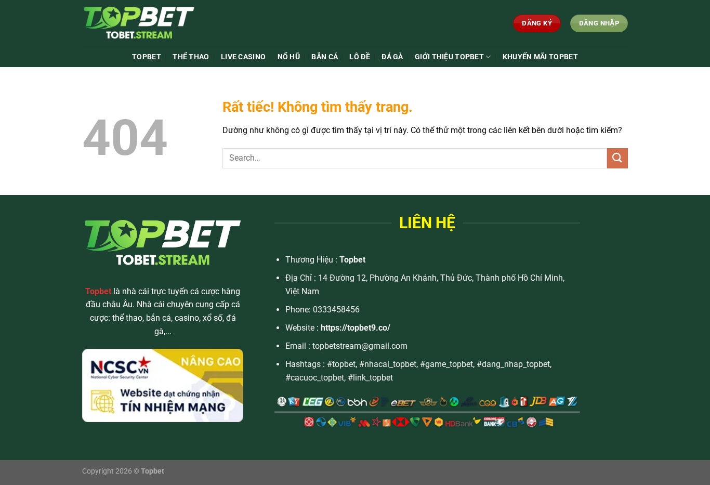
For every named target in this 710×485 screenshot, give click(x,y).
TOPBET (146, 57)
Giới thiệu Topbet (449, 57)
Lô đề (359, 57)
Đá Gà (392, 57)
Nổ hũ (289, 57)
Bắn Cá (324, 57)
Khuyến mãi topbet (540, 57)
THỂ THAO (191, 57)
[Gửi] (617, 158)
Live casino (243, 57)
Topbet (352, 260)
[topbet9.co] (159, 23)
